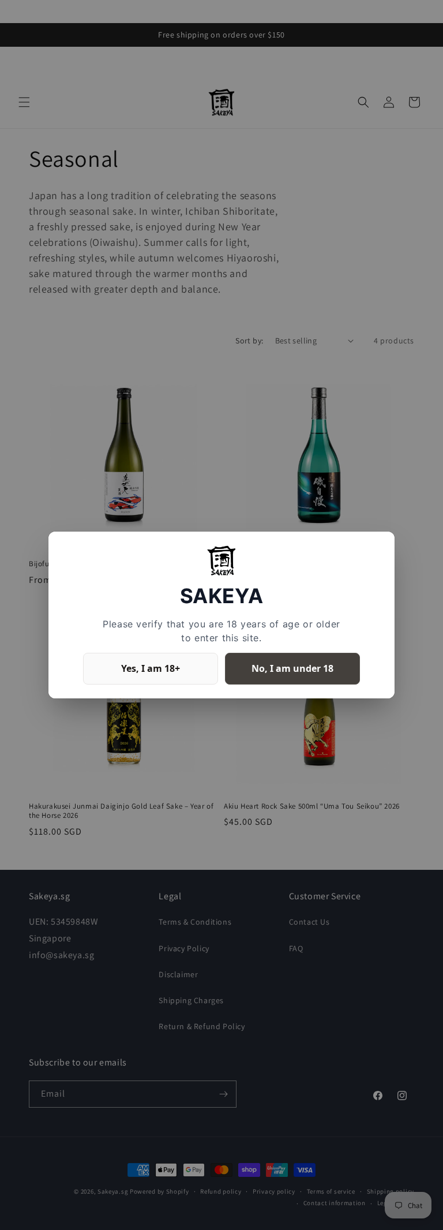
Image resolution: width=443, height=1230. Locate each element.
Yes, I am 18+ (150, 668)
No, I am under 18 (292, 668)
